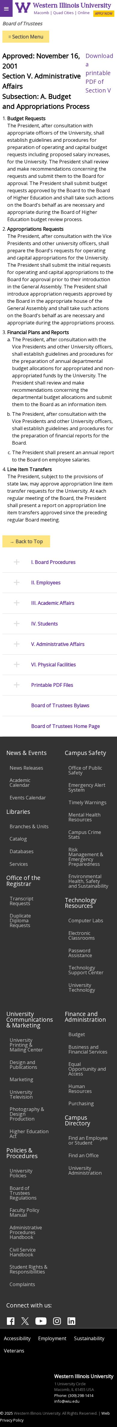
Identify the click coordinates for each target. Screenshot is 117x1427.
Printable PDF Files (52, 685)
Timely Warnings (87, 802)
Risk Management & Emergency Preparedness (85, 856)
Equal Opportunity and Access (87, 1069)
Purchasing (81, 1103)
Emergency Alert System (86, 787)
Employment (52, 1338)
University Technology (81, 987)
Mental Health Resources (84, 817)
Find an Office (83, 1155)
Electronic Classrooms (81, 935)
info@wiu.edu (67, 1401)
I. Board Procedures (53, 562)
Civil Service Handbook (23, 1252)
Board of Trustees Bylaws (60, 705)
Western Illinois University (72, 5)
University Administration (85, 1170)
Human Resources (80, 1088)
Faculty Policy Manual (24, 1212)
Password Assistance (80, 953)
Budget (76, 1034)
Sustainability (89, 1338)
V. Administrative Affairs (58, 644)
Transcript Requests (21, 901)
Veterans (14, 1350)
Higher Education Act (29, 1133)
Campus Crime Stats (84, 834)
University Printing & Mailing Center (26, 1045)
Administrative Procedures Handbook (26, 1232)
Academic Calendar (20, 782)
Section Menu (25, 36)
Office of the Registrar (23, 880)
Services (19, 864)
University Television (21, 1094)
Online (84, 12)
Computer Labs (85, 920)
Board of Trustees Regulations (23, 1193)
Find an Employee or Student (88, 1140)
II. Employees (46, 583)
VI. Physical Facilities (53, 665)
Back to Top (26, 541)
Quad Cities (63, 12)
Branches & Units (29, 826)
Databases (22, 851)
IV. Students (44, 624)
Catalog (18, 838)
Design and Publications (23, 1064)
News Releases (26, 768)
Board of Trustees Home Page (65, 726)
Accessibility (17, 1338)
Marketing (21, 1079)
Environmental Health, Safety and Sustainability (88, 881)
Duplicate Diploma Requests (20, 920)
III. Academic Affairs (52, 603)
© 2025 (6, 1413)
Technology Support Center (86, 970)
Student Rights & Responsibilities (28, 1269)
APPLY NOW (103, 13)
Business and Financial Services (87, 1049)
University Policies (21, 1173)
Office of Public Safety (85, 770)
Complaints (22, 1284)
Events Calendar (28, 797)
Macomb (41, 12)
